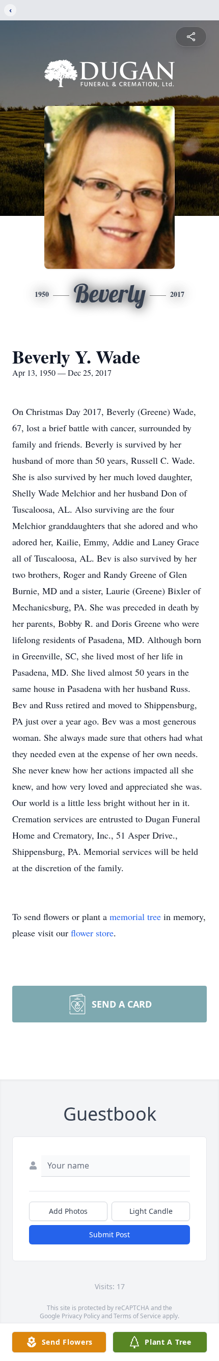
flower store (92, 933)
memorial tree (135, 916)
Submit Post (109, 1234)
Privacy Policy (81, 1316)
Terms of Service (137, 1316)
